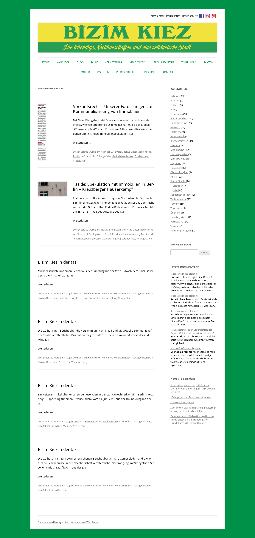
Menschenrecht (179, 158)
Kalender (63, 62)
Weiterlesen (82, 142)
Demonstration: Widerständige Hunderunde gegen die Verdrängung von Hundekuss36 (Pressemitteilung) (192, 420)
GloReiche (175, 132)
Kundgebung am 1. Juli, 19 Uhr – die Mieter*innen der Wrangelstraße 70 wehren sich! (193, 389)
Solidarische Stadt (180, 194)
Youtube (214, 16)
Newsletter (157, 16)
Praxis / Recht (126, 72)
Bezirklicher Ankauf (122, 156)
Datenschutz (190, 16)
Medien (145, 234)
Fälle (94, 62)
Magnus (125, 151)
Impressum (173, 16)
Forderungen (142, 156)
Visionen (103, 72)
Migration (175, 163)
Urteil (176, 190)
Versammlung (109, 298)
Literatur (175, 145)
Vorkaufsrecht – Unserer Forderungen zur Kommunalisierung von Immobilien (113, 108)
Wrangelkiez (128, 238)
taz (83, 160)
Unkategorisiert (179, 217)
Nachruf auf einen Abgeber (185, 348)
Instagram (208, 16)
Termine (175, 203)
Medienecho (144, 151)
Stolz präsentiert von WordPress (81, 522)
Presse (76, 160)
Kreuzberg (82, 298)
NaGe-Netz (176, 167)
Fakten (208, 62)
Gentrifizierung (66, 298)
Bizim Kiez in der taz (57, 262)
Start (45, 62)
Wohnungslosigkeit (181, 230)
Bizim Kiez (89, 293)
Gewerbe (175, 127)
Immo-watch (177, 136)
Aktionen (175, 96)
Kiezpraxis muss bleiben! (184, 273)
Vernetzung (113, 62)
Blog (80, 62)
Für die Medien (178, 118)
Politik (85, 72)
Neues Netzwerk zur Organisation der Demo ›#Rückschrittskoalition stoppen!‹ (192, 331)
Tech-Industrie (164, 62)
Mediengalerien (179, 154)
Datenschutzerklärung (49, 522)
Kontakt (168, 72)
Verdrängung (113, 238)
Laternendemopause (182, 402)
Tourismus (189, 62)
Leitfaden (178, 185)
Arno (129, 229)
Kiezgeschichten (179, 141)
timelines (178, 114)
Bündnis (175, 100)
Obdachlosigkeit (179, 172)
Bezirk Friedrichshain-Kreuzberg (122, 234)
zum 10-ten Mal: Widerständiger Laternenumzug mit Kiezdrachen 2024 (193, 409)
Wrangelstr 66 (144, 238)
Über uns (148, 72)
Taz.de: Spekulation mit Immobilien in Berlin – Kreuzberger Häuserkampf (113, 186)
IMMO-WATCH (138, 62)
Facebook (201, 16)
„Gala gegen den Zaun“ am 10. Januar (190, 397)
